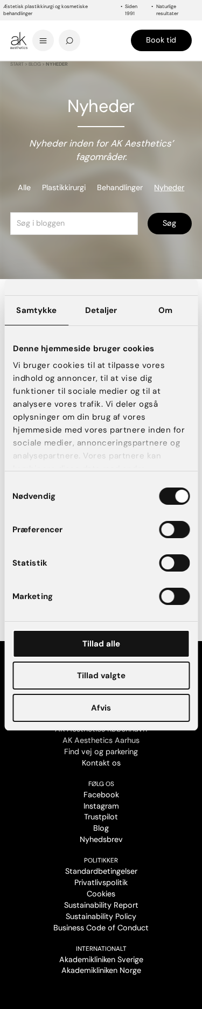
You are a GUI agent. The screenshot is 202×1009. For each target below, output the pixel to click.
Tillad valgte (101, 675)
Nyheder (169, 187)
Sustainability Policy (101, 916)
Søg (169, 223)
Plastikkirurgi (64, 187)
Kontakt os (101, 763)
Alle (24, 187)
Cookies (101, 894)
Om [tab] (165, 310)
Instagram (101, 806)
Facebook (101, 794)
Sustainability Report (101, 905)
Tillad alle (101, 643)
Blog (35, 64)
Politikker (101, 860)
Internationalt (101, 948)
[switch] (174, 529)
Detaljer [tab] (101, 310)
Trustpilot (101, 817)
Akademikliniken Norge (101, 970)
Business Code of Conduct (101, 928)
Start (17, 64)
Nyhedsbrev (101, 839)
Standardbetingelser (101, 871)
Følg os (101, 784)
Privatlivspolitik (101, 882)
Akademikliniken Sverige (101, 959)
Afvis (101, 707)
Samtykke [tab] (36, 310)
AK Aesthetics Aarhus (101, 740)
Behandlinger (120, 187)
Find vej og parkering (101, 751)
